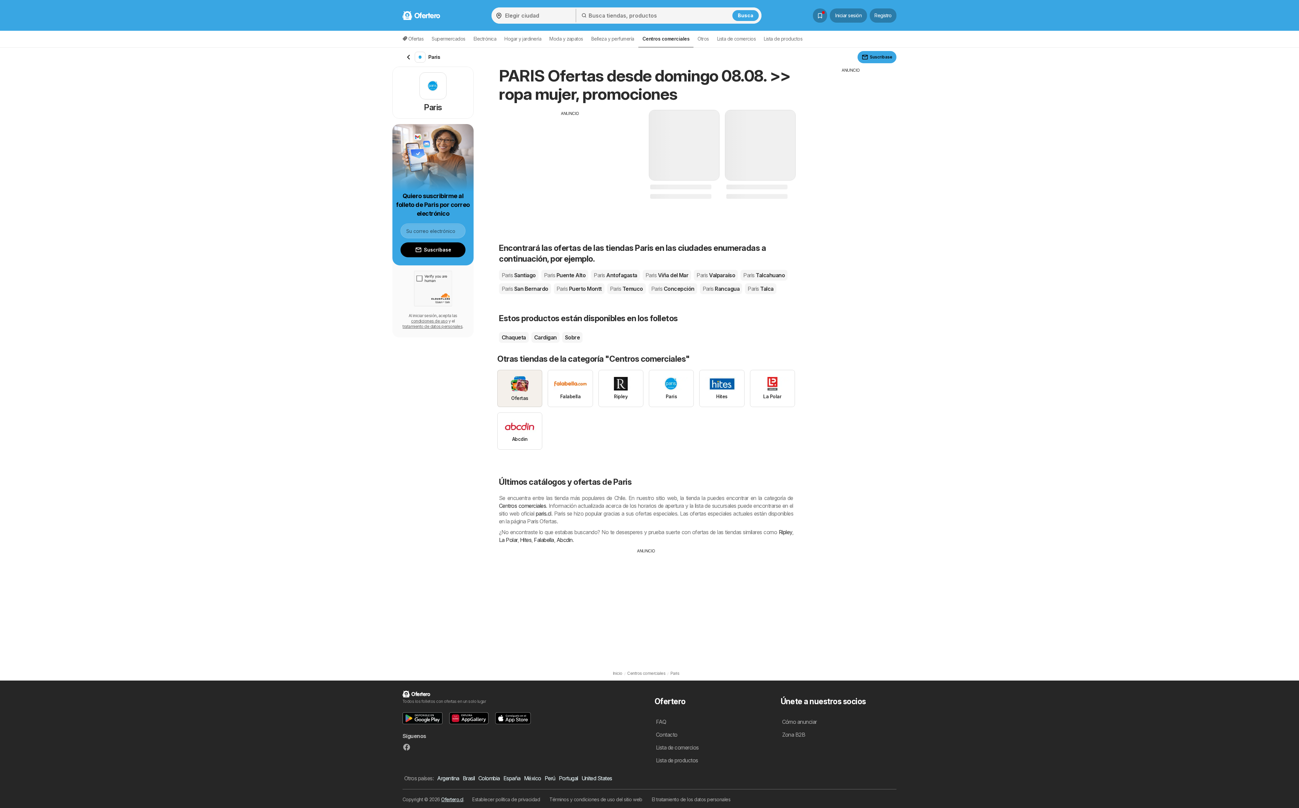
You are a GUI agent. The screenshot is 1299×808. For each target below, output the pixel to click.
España (512, 778)
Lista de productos (783, 39)
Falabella (544, 540)
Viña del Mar (667, 275)
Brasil (469, 778)
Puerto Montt (579, 288)
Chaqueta (514, 337)
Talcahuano (764, 275)
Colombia (489, 778)
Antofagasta (615, 275)
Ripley (785, 532)
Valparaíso (716, 275)
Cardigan (545, 337)
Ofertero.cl (452, 799)
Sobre (572, 337)
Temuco (626, 288)
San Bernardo (525, 288)
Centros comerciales (522, 505)
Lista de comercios (736, 39)
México (532, 778)
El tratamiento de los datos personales (691, 799)
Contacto (667, 734)
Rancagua (721, 288)
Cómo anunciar (799, 721)
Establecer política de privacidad (506, 799)
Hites (525, 540)
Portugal (568, 778)
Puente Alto (565, 275)
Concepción (672, 288)
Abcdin (564, 540)
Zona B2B (793, 734)
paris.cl (543, 513)
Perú (550, 778)
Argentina (448, 778)
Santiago (519, 275)
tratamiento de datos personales (432, 326)
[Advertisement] (570, 164)
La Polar (508, 540)
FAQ (661, 721)
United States (597, 778)
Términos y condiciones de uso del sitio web (595, 799)
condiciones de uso (429, 321)
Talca (760, 288)
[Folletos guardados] (820, 15)
